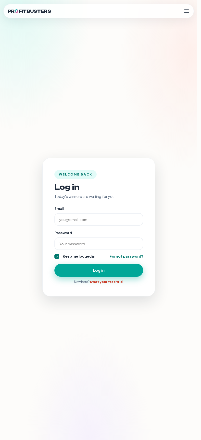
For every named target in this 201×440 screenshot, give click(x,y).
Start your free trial (106, 282)
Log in (99, 270)
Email (59, 208)
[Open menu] (186, 11)
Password (63, 233)
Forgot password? (126, 256)
